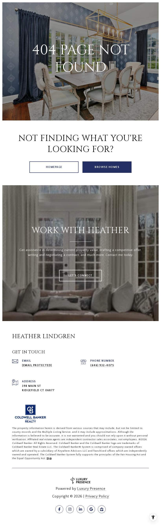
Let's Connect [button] (80, 275)
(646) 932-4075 (102, 365)
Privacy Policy (97, 496)
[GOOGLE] (91, 509)
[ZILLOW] (102, 509)
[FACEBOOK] (59, 509)
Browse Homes (107, 167)
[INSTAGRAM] (70, 509)
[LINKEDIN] (80, 509)
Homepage (54, 167)
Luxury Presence (91, 489)
